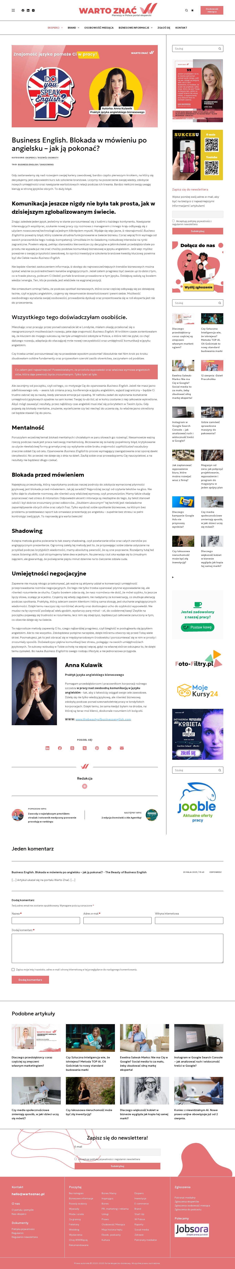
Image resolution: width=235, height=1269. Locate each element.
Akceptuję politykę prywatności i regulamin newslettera (192, 223)
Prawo (105, 1219)
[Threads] (72, 748)
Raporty (139, 1224)
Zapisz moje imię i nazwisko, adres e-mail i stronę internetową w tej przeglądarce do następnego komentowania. (76, 969)
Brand (72, 27)
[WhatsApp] (109, 748)
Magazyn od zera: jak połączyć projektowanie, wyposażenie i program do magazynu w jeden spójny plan (212, 476)
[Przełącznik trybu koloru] (192, 10)
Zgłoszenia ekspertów (187, 1201)
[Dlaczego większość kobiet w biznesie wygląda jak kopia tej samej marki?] (144, 1090)
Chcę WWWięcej (78, 1239)
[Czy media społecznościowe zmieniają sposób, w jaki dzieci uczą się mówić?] (36, 1090)
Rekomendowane (78, 1245)
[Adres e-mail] (122, 748)
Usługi (105, 1214)
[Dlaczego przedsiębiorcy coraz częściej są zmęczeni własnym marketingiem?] (36, 1038)
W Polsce (140, 1219)
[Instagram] (33, 10)
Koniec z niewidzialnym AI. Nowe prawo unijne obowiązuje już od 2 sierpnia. (196, 1114)
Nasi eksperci (19, 1213)
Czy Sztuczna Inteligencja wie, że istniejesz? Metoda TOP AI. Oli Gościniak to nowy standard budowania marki (212, 340)
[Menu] (13, 10)
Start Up (139, 1214)
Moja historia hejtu (112, 1229)
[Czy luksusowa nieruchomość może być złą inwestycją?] (90, 1090)
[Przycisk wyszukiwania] (220, 48)
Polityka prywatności (23, 1229)
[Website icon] (84, 786)
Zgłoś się (164, 27)
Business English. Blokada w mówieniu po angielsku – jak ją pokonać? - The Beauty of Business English (79, 872)
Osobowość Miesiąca (99, 27)
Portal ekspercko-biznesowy (118, 1263)
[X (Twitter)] (84, 748)
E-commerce (142, 1203)
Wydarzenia (75, 1234)
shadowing (47, 164)
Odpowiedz (215, 872)
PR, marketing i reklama (115, 1208)
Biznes (105, 1203)
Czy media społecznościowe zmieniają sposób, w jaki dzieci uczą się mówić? (212, 519)
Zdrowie (139, 1234)
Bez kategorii (76, 1193)
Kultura (106, 1239)
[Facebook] (23, 10)
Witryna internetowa (167, 913)
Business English (28, 164)
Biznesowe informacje (134, 27)
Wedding (74, 1229)
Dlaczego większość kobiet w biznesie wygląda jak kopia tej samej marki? (212, 559)
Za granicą (75, 1219)
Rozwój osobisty (48, 157)
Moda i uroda (76, 1214)
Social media (142, 1229)
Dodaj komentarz (23, 930)
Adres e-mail (91, 913)
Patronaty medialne (146, 1239)
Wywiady (74, 1208)
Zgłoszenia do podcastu (188, 1209)
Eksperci (53, 27)
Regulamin (18, 1233)
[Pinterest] (97, 748)
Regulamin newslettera (25, 1237)
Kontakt (181, 27)
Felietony (74, 1224)
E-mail (78, 1146)
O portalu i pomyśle (23, 1209)
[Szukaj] (186, 10)
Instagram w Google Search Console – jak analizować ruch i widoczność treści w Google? (198, 1061)
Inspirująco (107, 1198)
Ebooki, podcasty (111, 1234)
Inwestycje (140, 1198)
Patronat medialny (185, 1197)
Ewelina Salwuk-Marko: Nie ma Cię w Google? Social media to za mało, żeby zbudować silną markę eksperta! (182, 386)
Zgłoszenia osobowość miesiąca (192, 1205)
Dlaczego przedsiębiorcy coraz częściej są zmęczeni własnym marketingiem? (32, 1061)
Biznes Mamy (109, 1193)
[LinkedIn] (28, 10)
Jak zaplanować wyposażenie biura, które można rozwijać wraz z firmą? (181, 473)
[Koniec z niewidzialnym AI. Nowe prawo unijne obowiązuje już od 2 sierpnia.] (198, 1090)
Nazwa (17, 913)
